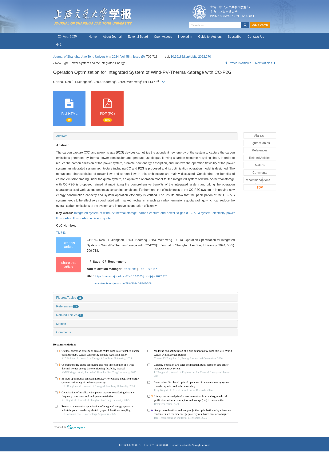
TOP (260, 187)
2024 (115, 56)
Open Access (163, 36)
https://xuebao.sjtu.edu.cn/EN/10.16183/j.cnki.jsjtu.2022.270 (131, 276)
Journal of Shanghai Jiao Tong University (81, 56)
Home (93, 36)
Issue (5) (139, 56)
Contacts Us (256, 36)
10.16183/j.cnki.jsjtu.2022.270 (191, 56)
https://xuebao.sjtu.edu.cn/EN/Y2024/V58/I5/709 (123, 283)
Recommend (117, 261)
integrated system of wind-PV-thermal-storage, (106, 213)
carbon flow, (71, 218)
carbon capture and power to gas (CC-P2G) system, (175, 213)
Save (96, 261)
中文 (59, 44)
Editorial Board (138, 36)
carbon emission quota (95, 218)
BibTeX (153, 269)
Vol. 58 (125, 56)
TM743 (61, 232)
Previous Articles (240, 63)
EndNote (130, 269)
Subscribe (234, 36)
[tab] (145, 136)
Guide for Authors (210, 36)
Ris (142, 269)
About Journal (112, 36)
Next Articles (264, 63)
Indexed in (185, 36)
